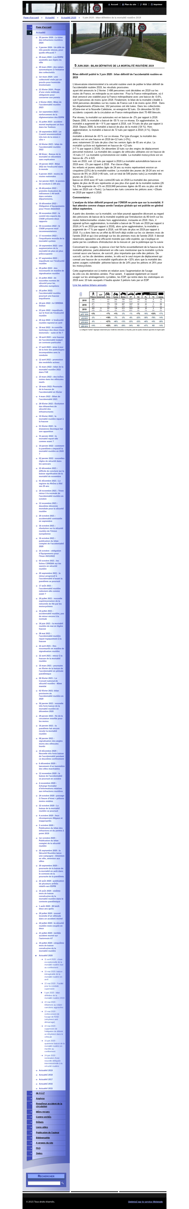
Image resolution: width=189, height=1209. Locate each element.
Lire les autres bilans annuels (89, 285)
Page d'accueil (31, 18)
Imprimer (158, 4)
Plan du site (130, 4)
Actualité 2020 (68, 18)
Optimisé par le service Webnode (145, 1202)
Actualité (50, 18)
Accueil (114, 4)
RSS (145, 4)
